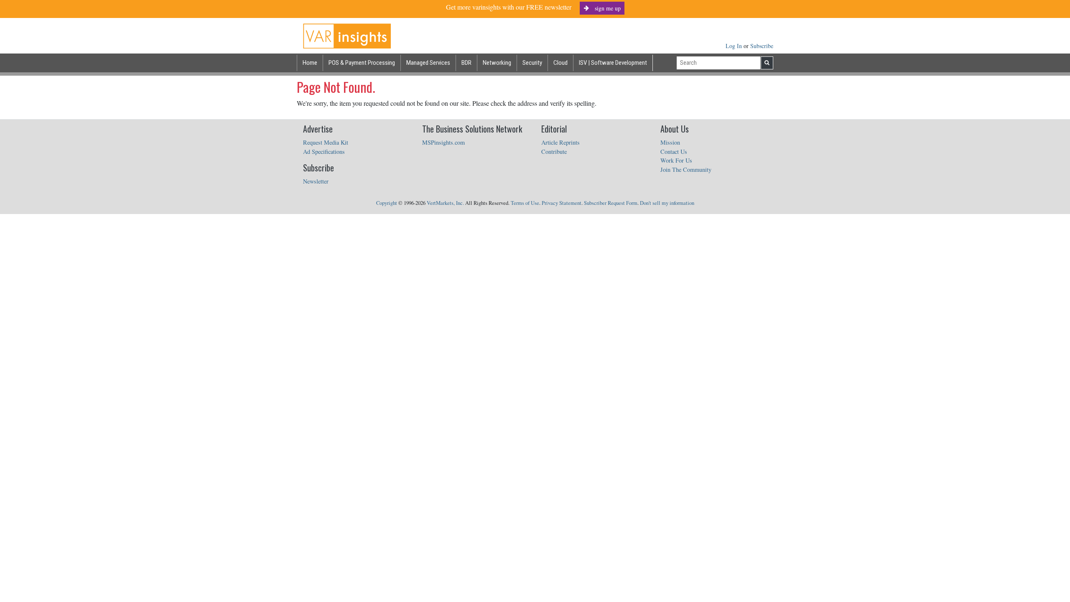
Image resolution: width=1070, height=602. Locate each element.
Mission (670, 142)
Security (532, 62)
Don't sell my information (667, 203)
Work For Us (676, 160)
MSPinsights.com (443, 142)
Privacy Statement (561, 203)
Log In (735, 46)
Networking (497, 62)
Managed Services (428, 62)
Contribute (554, 152)
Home (310, 62)
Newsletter (316, 181)
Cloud (560, 62)
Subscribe (761, 46)
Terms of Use (525, 203)
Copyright (386, 203)
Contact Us (673, 152)
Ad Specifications (324, 152)
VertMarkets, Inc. (445, 203)
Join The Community (685, 169)
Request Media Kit (325, 142)
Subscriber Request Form (610, 203)
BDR (466, 62)
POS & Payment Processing (362, 62)
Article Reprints (560, 142)
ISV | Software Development (613, 62)
